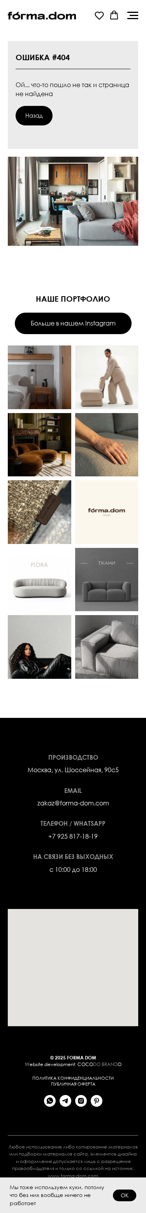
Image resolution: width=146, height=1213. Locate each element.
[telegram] (65, 1104)
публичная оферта (73, 1084)
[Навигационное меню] (132, 16)
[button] (99, 15)
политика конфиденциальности (73, 1078)
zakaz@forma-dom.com (73, 803)
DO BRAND (105, 1064)
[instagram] (81, 1104)
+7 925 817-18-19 (73, 836)
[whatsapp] (50, 1104)
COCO (85, 1064)
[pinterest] (96, 1104)
